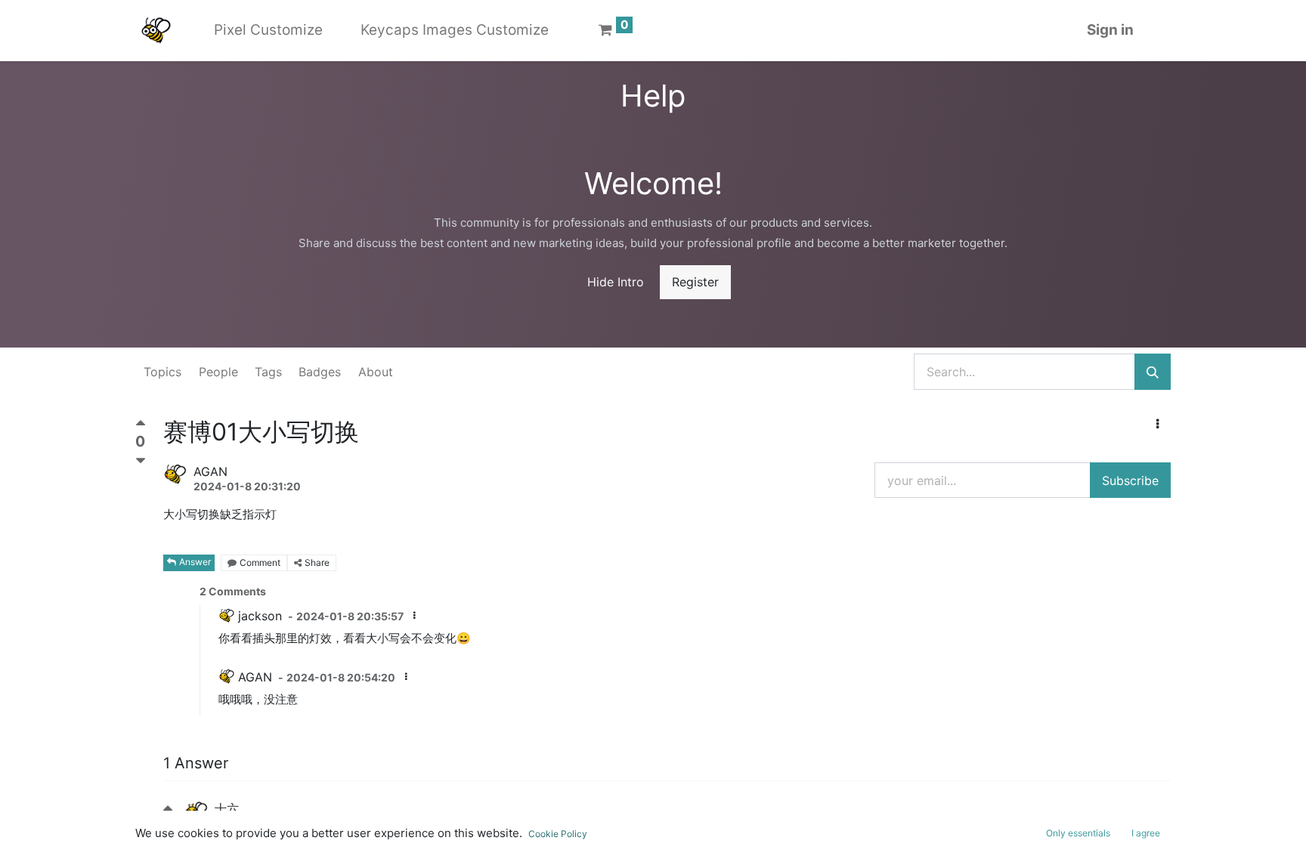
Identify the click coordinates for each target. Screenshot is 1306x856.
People (218, 371)
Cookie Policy (557, 833)
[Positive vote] (140, 426)
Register (695, 281)
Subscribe (1130, 480)
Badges (320, 371)
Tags (268, 371)
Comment (260, 562)
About (375, 371)
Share (317, 562)
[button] (1157, 424)
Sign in (1110, 30)
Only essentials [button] (1078, 833)
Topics (162, 371)
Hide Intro (615, 281)
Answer (195, 561)
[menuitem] (268, 31)
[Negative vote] (140, 461)
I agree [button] (1145, 833)
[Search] (1152, 372)
